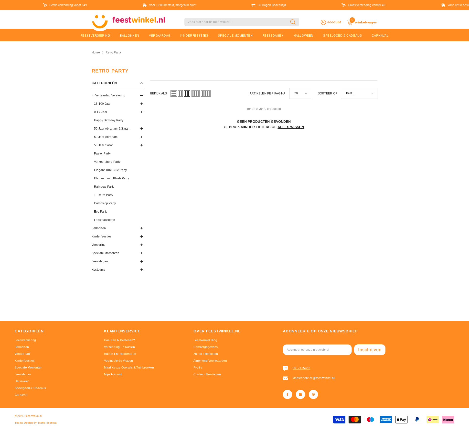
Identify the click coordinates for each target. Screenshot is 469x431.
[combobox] (237, 22)
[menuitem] (117, 157)
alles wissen (290, 127)
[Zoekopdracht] (241, 22)
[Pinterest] (313, 394)
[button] (117, 104)
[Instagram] (300, 394)
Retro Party (113, 52)
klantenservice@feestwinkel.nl (314, 378)
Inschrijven (370, 349)
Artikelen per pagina (268, 93)
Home (96, 52)
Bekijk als (158, 93)
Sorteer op (327, 93)
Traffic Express (47, 422)
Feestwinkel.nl (33, 415)
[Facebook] (287, 394)
